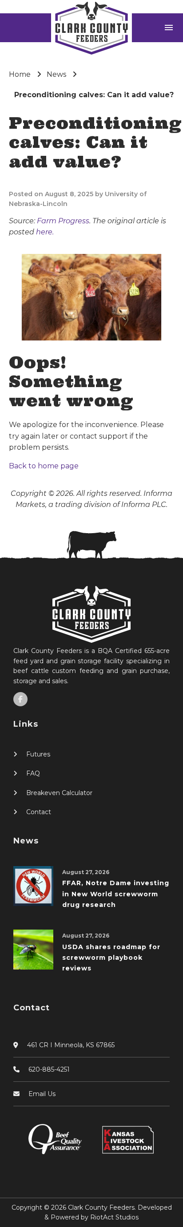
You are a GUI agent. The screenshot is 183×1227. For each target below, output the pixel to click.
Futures (38, 754)
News (56, 74)
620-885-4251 (49, 1069)
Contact (38, 812)
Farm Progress (63, 221)
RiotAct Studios (114, 1217)
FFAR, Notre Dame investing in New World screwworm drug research (115, 894)
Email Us (42, 1094)
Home (20, 74)
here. (45, 232)
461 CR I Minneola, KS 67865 (71, 1045)
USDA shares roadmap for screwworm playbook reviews (111, 958)
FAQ (33, 773)
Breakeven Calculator (59, 793)
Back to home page (44, 466)
